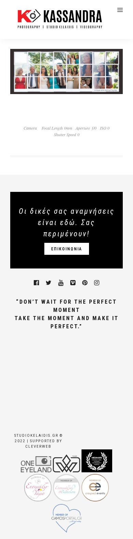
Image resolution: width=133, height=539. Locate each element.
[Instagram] (96, 283)
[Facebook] (36, 283)
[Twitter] (48, 283)
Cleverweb (38, 446)
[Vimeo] (72, 283)
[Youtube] (60, 283)
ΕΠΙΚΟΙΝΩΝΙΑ (66, 249)
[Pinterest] (84, 283)
